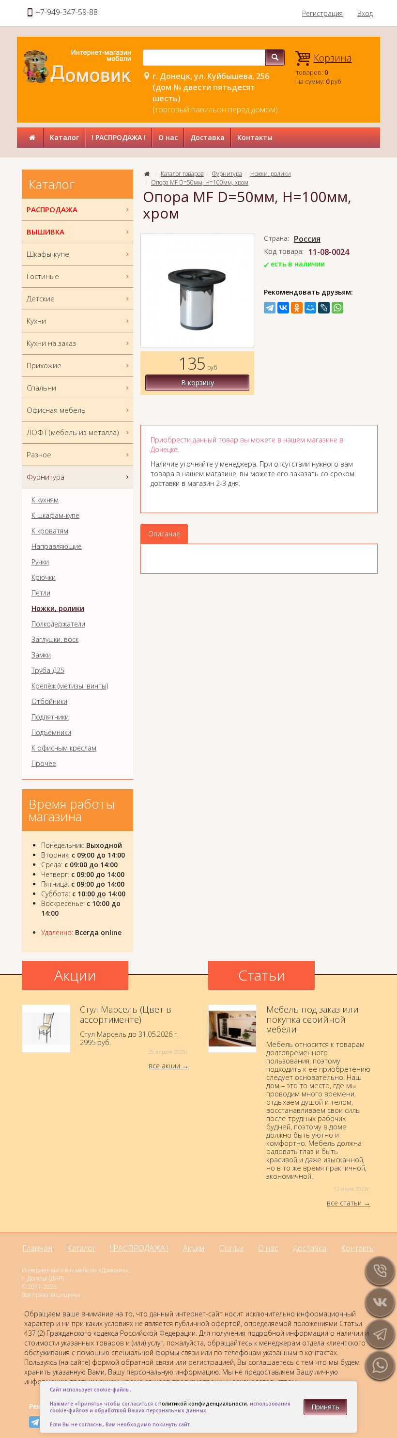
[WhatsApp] (337, 307)
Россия (307, 239)
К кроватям (49, 531)
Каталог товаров (182, 174)
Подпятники (50, 717)
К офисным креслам (63, 748)
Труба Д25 (47, 670)
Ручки (40, 562)
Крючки (43, 577)
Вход (365, 13)
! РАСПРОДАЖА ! (119, 137)
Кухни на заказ (51, 343)
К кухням (45, 500)
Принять (325, 1406)
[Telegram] (269, 307)
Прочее (43, 763)
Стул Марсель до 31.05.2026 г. (134, 1029)
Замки (41, 655)
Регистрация (322, 13)
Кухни (36, 321)
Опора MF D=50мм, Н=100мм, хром (199, 182)
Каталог (64, 137)
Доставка (207, 137)
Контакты (255, 137)
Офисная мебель (56, 410)
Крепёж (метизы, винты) (69, 686)
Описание (164, 533)
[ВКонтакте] (283, 307)
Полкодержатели (58, 624)
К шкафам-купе (55, 515)
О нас (168, 137)
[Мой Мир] (310, 307)
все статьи (344, 1202)
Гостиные (43, 276)
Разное (39, 454)
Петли (40, 593)
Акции (193, 1248)
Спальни (41, 387)
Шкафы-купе (48, 254)
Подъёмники (51, 732)
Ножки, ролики (270, 174)
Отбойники (49, 701)
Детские (41, 298)
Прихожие (44, 365)
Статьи (231, 1248)
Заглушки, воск (54, 639)
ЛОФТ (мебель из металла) (73, 432)
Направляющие (56, 546)
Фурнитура (227, 174)
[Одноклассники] (297, 307)
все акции (164, 1065)
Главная (37, 1248)
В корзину (197, 382)
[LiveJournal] (324, 307)
